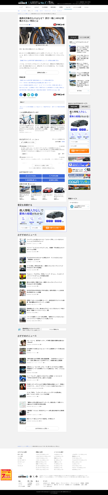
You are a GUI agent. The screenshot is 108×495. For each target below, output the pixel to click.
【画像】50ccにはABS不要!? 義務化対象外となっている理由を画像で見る (39, 60)
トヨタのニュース (58, 454)
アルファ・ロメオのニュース (79, 467)
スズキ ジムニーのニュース (42, 469)
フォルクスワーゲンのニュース (79, 460)
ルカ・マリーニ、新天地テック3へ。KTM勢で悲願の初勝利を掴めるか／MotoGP (45, 341)
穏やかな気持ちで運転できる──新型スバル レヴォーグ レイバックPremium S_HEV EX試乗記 (44, 283)
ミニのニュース (75, 463)
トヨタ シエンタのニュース (42, 460)
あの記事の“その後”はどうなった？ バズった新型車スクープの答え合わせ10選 (46, 349)
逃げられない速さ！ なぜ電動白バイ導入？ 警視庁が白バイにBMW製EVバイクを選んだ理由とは (41, 87)
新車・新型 (20, 454)
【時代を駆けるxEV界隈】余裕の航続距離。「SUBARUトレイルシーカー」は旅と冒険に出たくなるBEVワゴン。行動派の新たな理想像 (45, 359)
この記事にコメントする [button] (28, 142)
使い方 (37, 139)
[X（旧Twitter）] (33, 476)
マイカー (86, 7)
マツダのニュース (58, 463)
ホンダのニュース (58, 460)
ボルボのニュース (76, 469)
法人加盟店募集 (76, 484)
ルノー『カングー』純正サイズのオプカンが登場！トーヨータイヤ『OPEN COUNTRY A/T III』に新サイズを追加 (44, 376)
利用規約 (82, 483)
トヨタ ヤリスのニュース (41, 458)
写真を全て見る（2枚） (43, 45)
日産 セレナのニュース (41, 462)
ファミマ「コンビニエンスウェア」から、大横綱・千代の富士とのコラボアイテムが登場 (42, 127)
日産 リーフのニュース (41, 463)
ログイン (78, 2)
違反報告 (63, 146)
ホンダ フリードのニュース (42, 467)
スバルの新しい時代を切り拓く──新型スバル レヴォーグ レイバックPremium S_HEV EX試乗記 (45, 266)
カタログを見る (32, 176)
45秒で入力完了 (54, 228)
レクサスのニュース (58, 456)
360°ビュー (28, 7)
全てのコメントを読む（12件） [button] (42, 165)
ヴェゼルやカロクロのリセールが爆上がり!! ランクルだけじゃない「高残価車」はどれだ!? (57, 127)
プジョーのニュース (76, 465)
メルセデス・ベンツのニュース (79, 454)
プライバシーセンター (75, 483)
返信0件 (24, 153)
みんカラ (37, 484)
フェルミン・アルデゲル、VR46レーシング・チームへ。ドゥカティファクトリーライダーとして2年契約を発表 (45, 274)
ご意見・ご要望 (84, 484)
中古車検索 (45, 7)
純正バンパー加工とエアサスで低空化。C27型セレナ (41, 418)
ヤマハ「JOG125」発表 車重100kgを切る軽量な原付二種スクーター (35, 82)
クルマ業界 (20, 456)
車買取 (61, 7)
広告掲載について (68, 484)
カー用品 (20, 458)
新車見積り (53, 7)
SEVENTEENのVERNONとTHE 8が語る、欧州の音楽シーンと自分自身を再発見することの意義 (45, 291)
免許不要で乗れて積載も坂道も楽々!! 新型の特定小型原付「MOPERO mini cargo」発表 (39, 90)
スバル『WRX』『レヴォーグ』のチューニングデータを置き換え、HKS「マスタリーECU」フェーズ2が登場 (45, 393)
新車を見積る (54, 180)
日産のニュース (57, 458)
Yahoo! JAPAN (87, 2)
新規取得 (82, 2)
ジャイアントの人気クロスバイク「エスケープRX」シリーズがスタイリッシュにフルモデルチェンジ (26, 128)
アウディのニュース (76, 458)
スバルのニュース (58, 465)
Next (64, 119)
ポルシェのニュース (76, 462)
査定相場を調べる (31, 180)
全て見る (79, 90)
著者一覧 (56, 484)
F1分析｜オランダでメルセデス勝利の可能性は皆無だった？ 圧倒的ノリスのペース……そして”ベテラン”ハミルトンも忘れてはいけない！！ (46, 385)
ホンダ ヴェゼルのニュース (42, 465)
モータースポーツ (22, 460)
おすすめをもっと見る (41, 428)
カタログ (36, 7)
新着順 (63, 141)
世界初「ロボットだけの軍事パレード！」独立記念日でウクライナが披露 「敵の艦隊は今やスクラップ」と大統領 (45, 301)
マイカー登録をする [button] (54, 329)
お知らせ (57, 483)
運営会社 (53, 483)
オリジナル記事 (77, 7)
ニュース (68, 7)
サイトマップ (61, 484)
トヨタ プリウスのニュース (42, 454)
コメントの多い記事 (84, 37)
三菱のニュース (57, 462)
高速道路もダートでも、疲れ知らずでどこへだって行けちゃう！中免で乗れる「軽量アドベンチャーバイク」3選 (45, 309)
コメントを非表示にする (59, 139)
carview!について (46, 483)
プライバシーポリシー (65, 483)
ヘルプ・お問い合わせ (47, 486)
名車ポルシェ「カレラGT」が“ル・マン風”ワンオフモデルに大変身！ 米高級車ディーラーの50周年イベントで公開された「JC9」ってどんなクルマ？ (45, 368)
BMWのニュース (76, 456)
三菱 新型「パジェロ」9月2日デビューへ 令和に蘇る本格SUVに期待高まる (45, 411)
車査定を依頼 (74, 106)
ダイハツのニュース (58, 469)
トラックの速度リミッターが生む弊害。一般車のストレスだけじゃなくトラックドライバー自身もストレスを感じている (45, 317)
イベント (20, 463)
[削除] (11, 469)
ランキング (73, 37)
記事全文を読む (41, 72)
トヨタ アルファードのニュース (43, 456)
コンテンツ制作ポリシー (48, 484)
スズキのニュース (58, 467)
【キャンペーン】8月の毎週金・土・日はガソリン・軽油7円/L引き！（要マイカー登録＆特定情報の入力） (42, 107)
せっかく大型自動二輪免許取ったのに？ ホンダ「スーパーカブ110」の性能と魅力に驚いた (40, 85)
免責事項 (87, 483)
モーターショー (21, 462)
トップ (21, 7)
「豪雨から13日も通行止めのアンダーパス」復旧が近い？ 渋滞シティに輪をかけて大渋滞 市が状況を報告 (45, 403)
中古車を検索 (54, 176)
